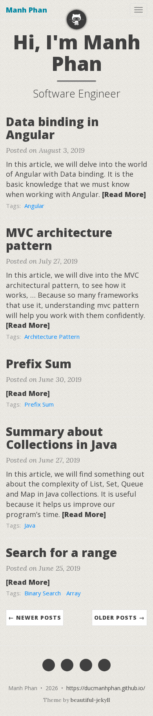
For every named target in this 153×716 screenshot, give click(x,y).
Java (29, 525)
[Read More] (124, 194)
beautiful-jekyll (90, 699)
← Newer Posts (34, 617)
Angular (34, 206)
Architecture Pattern (52, 336)
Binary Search (42, 593)
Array (73, 593)
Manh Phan (26, 9)
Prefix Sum (39, 404)
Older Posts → (119, 617)
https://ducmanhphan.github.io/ (105, 688)
